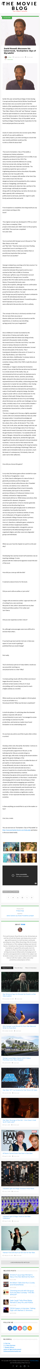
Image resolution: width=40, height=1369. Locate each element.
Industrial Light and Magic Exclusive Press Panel (18, 1188)
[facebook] (8, 897)
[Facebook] (12, 1366)
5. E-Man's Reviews (9, 1345)
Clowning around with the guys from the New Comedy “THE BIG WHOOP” (22, 1292)
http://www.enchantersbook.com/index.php (16, 830)
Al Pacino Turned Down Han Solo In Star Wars (17, 1153)
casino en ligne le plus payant (12, 1349)
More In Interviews (31, 968)
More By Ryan (19, 968)
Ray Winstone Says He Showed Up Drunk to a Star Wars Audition (19, 995)
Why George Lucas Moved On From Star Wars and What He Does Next (19, 1027)
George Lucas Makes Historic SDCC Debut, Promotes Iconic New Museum (17, 1059)
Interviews (7, 17)
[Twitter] (16, 1366)
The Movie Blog (20, 6)
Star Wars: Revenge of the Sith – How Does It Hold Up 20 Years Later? (19, 1121)
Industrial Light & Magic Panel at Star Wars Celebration (17, 1217)
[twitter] (13, 897)
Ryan (10, 57)
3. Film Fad (6, 1343)
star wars (15, 891)
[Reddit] (24, 1366)
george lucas (7, 891)
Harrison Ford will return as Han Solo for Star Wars (19, 1252)
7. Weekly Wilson (8, 1347)
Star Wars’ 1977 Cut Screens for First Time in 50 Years (20, 1090)
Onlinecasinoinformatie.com (12, 1351)
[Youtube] (19, 1366)
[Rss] (27, 1366)
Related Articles (7, 968)
